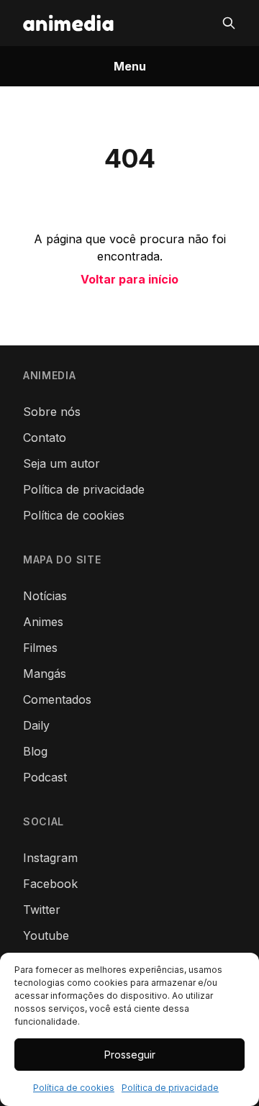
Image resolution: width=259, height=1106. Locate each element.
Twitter (41, 909)
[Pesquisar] (229, 23)
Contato (44, 437)
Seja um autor (61, 463)
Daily (36, 725)
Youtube (46, 935)
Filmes (40, 647)
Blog (35, 751)
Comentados (57, 699)
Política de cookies (73, 1087)
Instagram (50, 858)
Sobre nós (52, 411)
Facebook (50, 883)
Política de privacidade (170, 1087)
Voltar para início (129, 279)
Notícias (45, 596)
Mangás (44, 673)
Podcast (45, 777)
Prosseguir (129, 1054)
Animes (43, 622)
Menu (130, 66)
